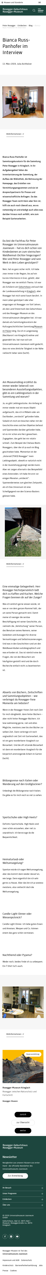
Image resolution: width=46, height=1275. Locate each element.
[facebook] (5, 1236)
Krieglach (31, 291)
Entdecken (22, 26)
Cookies (13, 1271)
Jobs (41, 1265)
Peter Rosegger (9, 26)
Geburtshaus (25, 287)
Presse (5, 1271)
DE (39, 3)
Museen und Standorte (13, 3)
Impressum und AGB (11, 1260)
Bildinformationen (14, 134)
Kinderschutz (8, 1265)
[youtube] (17, 1236)
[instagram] (11, 1236)
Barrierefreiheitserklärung (26, 1265)
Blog (30, 26)
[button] (34, 10)
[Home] (15, 10)
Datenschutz (26, 1260)
